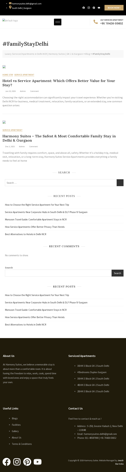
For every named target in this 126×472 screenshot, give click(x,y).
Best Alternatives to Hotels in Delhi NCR (25, 234)
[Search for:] (64, 182)
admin (22, 146)
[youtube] (99, 7)
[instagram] (88, 7)
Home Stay (7, 74)
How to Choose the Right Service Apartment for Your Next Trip (37, 204)
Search (9, 267)
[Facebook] (83, 7)
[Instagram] (17, 462)
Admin (23, 91)
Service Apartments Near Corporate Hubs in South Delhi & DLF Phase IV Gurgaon (46, 212)
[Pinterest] (94, 7)
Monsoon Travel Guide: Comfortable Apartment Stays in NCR (36, 219)
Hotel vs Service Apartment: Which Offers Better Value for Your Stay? (58, 82)
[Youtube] (37, 462)
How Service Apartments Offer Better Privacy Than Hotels (35, 226)
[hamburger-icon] (57, 22)
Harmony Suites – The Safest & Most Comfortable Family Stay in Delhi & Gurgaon (59, 138)
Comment (34, 91)
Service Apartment (24, 74)
